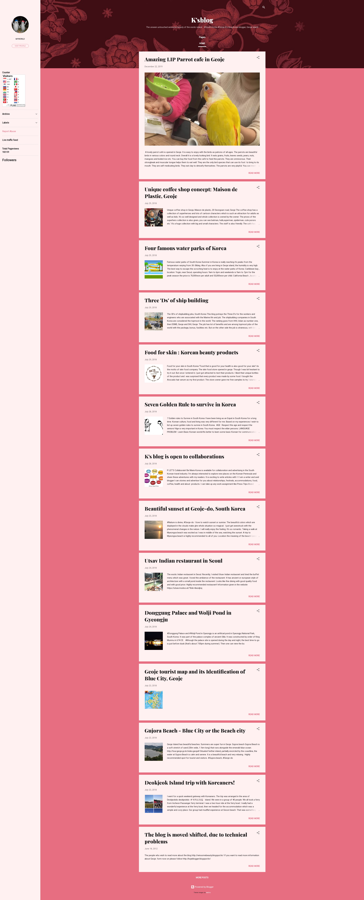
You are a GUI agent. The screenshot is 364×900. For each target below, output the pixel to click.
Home (202, 43)
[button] (258, 58)
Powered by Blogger (204, 887)
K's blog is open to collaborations (184, 456)
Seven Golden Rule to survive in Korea (190, 404)
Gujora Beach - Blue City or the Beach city (195, 730)
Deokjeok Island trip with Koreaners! (190, 782)
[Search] (263, 7)
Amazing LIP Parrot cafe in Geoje (185, 59)
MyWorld (20, 39)
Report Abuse (9, 131)
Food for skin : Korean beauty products (191, 352)
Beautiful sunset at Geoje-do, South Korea (195, 508)
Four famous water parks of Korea (185, 248)
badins (208, 892)
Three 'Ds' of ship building (176, 300)
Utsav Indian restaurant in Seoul (183, 560)
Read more (254, 173)
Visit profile (20, 46)
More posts (202, 877)
